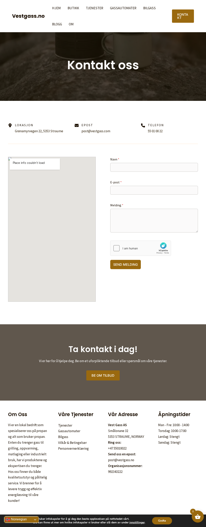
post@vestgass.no (121, 460)
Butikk (73, 8)
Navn (114, 159)
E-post (116, 182)
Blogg (57, 24)
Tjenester (94, 8)
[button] (183, 16)
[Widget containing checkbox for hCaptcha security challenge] (140, 248)
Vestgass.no (28, 16)
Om (71, 24)
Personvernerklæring (73, 448)
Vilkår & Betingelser (72, 442)
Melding (116, 205)
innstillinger (137, 522)
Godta (162, 521)
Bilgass (149, 8)
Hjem (56, 8)
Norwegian (18, 519)
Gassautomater (123, 8)
